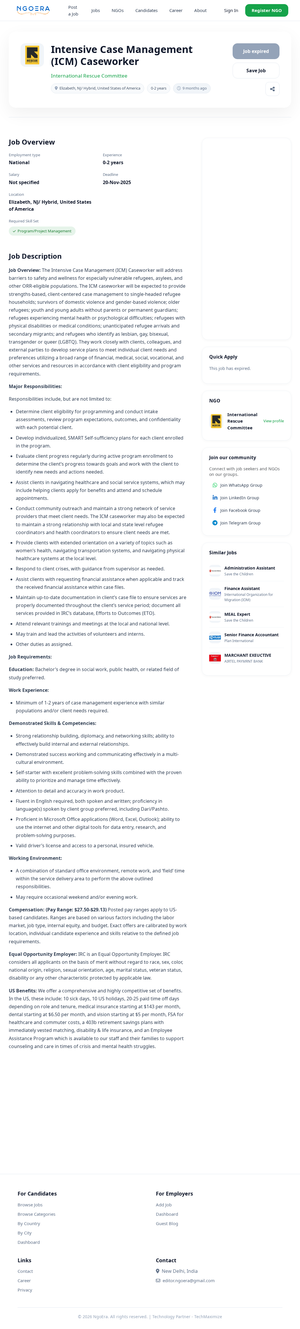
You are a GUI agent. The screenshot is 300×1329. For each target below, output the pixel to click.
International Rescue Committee (89, 75)
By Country (29, 1223)
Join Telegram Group (240, 523)
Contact (25, 1271)
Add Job (164, 1205)
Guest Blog (167, 1223)
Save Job (256, 70)
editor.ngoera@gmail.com (189, 1280)
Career (176, 10)
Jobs (95, 10)
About (200, 10)
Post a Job (73, 10)
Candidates (146, 10)
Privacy (25, 1290)
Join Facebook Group (240, 510)
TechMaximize (208, 1316)
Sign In (231, 10)
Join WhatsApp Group (241, 485)
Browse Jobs (30, 1205)
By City (25, 1233)
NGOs (118, 10)
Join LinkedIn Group (239, 497)
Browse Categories (36, 1214)
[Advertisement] (246, 239)
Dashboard (29, 1242)
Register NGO (267, 10)
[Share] (272, 89)
